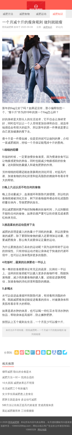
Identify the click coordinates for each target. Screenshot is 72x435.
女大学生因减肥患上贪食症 (17, 394)
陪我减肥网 (36, 5)
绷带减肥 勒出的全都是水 (16, 371)
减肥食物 (24, 14)
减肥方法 (8, 14)
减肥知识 (58, 14)
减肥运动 (41, 14)
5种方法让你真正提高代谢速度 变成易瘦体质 (28, 405)
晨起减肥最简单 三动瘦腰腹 (18, 410)
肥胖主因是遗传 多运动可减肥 (19, 399)
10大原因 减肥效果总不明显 (18, 383)
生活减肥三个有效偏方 (15, 388)
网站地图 (42, 429)
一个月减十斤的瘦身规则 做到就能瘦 (32, 21)
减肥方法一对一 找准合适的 (18, 377)
